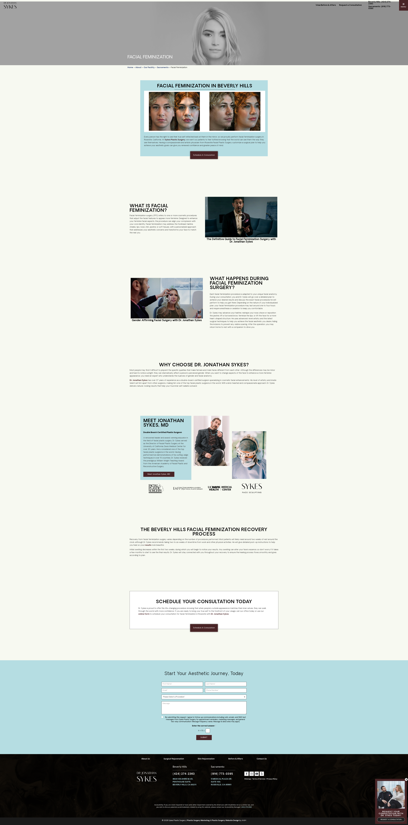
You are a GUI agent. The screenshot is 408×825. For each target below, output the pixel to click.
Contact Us (262, 758)
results (147, 545)
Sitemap (247, 779)
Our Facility (149, 68)
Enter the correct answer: (204, 726)
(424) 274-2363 (184, 774)
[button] (241, 217)
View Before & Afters (326, 5)
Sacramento (163, 68)
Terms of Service (258, 779)
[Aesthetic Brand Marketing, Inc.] (244, 820)
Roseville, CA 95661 (221, 785)
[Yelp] (262, 774)
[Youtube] (257, 774)
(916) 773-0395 (222, 774)
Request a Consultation (350, 5)
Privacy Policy (272, 779)
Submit (204, 737)
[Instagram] (251, 774)
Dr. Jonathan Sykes (138, 380)
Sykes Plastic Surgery (175, 140)
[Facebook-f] (246, 774)
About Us (145, 758)
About (138, 68)
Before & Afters (235, 758)
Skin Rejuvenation (206, 758)
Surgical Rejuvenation (174, 758)
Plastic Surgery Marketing (198, 820)
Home (130, 68)
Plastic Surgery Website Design (225, 820)
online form (143, 614)
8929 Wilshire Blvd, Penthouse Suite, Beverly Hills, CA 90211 (184, 782)
